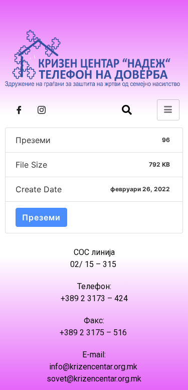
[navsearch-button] (127, 110)
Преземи (41, 217)
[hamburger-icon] (168, 109)
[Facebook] (19, 109)
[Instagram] (41, 109)
